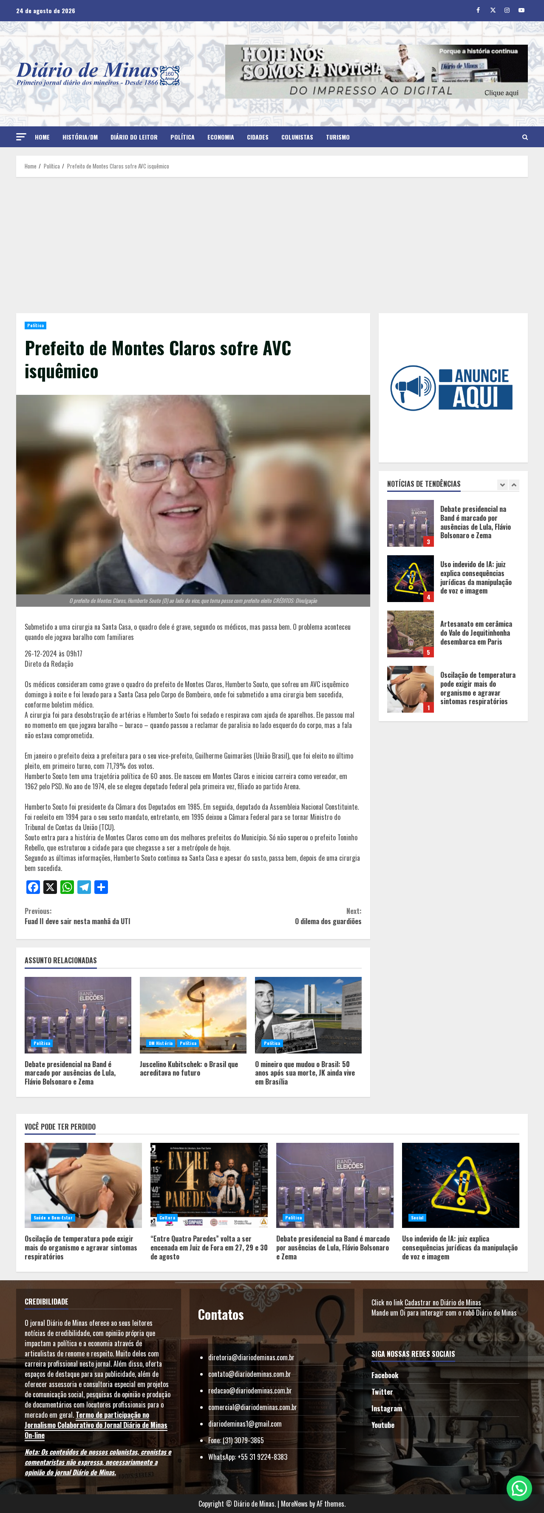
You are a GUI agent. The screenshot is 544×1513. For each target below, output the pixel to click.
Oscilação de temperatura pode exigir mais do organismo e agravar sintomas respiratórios (410, 634)
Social (417, 1217)
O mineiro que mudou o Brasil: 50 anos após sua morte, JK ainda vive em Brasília (308, 1015)
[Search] (525, 137)
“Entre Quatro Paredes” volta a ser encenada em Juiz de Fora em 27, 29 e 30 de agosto (410, 689)
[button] (21, 136)
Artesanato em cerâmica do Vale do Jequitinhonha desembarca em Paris (410, 578)
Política (182, 136)
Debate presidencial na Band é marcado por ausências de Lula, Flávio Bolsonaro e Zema (78, 1015)
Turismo (338, 136)
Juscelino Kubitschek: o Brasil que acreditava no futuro (193, 1015)
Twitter (382, 1392)
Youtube (382, 1425)
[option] (453, 527)
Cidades (258, 136)
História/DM (80, 136)
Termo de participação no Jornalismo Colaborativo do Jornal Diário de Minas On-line (96, 1425)
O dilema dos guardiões (328, 916)
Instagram (386, 1408)
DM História (161, 1043)
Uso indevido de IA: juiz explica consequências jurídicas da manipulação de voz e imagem (410, 523)
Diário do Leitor (134, 136)
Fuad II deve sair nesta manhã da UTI (77, 916)
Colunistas (297, 136)
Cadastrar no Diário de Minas (443, 1302)
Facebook (384, 1375)
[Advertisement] (272, 245)
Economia (220, 136)
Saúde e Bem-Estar (53, 1217)
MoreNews (294, 1504)
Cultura (167, 1217)
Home (42, 136)
